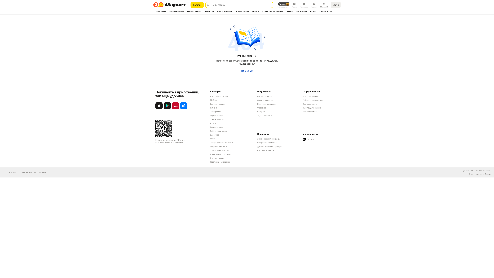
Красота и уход (216, 127)
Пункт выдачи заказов (312, 108)
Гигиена (213, 108)
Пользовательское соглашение (33, 172)
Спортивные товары (218, 146)
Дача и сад (214, 135)
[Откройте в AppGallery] (175, 109)
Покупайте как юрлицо (266, 104)
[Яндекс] (487, 174)
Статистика (11, 172)
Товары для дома (217, 119)
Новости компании (310, 96)
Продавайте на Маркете (267, 143)
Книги (212, 139)
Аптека (213, 123)
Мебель (213, 100)
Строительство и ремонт (220, 154)
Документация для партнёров (270, 147)
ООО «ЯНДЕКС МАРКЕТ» (480, 171)
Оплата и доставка (265, 100)
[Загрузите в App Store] (159, 109)
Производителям (310, 104)
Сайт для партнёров (265, 150)
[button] (321, 139)
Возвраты (261, 112)
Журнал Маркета (264, 116)
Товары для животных (219, 150)
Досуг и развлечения (219, 96)
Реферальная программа (313, 100)
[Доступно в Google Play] (167, 109)
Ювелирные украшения (220, 162)
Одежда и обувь (217, 116)
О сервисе (261, 108)
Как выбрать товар (265, 96)
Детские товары (217, 158)
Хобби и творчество (218, 131)
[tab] (160, 11)
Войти (336, 5)
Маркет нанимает (310, 112)
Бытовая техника (217, 104)
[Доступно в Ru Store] (183, 109)
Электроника (215, 112)
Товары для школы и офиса (221, 143)
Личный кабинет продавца (268, 139)
